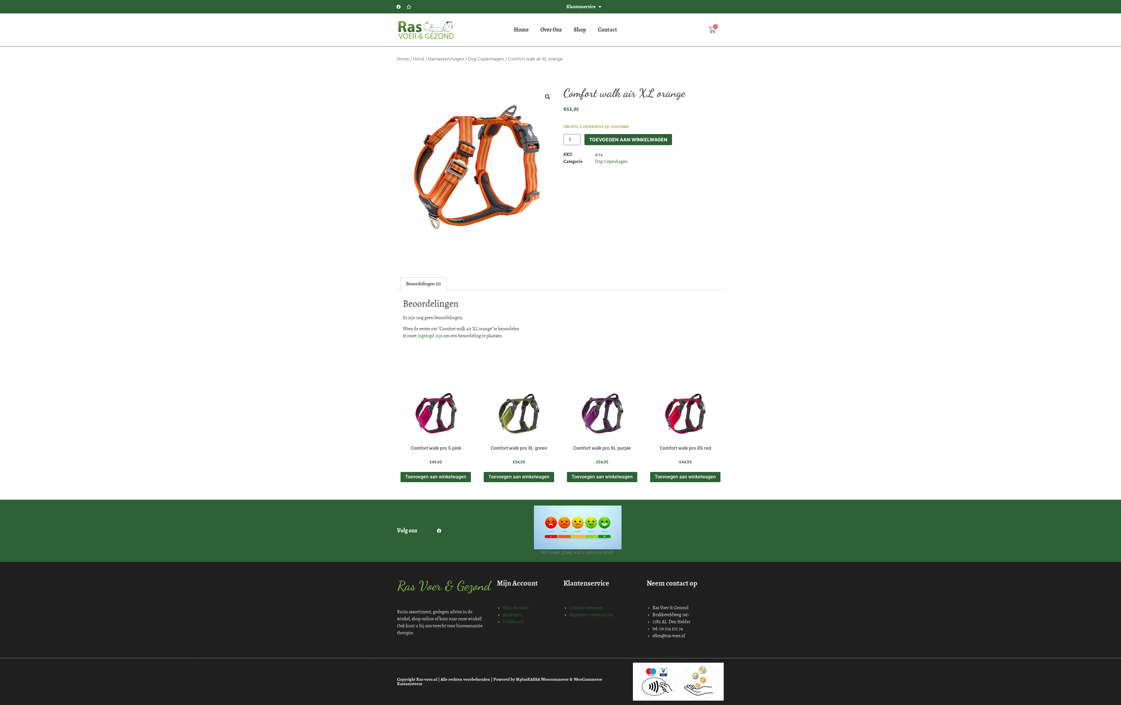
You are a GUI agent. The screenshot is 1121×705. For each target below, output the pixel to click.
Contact (607, 29)
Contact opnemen (586, 607)
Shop (580, 29)
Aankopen (512, 614)
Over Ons (551, 29)
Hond (418, 59)
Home (521, 29)
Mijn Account (516, 607)
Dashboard (513, 621)
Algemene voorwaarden (591, 614)
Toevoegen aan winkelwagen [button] (435, 477)
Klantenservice (581, 6)
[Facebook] (398, 6)
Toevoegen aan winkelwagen (628, 140)
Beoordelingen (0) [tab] (423, 283)
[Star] (408, 6)
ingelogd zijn (430, 335)
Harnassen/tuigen (446, 59)
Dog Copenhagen (486, 59)
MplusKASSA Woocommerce (542, 679)
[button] (547, 97)
